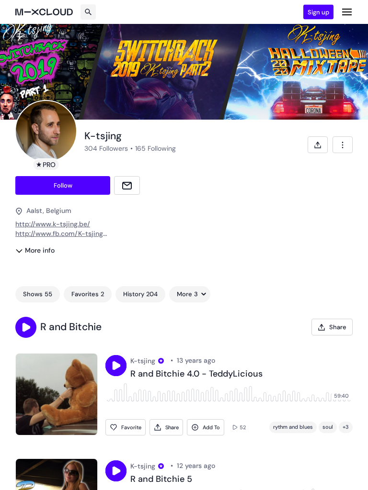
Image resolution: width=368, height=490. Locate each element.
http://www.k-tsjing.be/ (52, 224)
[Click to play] (115, 365)
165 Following (155, 148)
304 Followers (106, 148)
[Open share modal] (318, 144)
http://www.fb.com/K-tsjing (59, 233)
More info (40, 250)
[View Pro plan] (161, 361)
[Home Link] (44, 12)
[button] (25, 327)
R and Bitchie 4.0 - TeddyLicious (196, 374)
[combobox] (343, 144)
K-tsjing (142, 360)
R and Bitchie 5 (161, 479)
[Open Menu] (347, 12)
